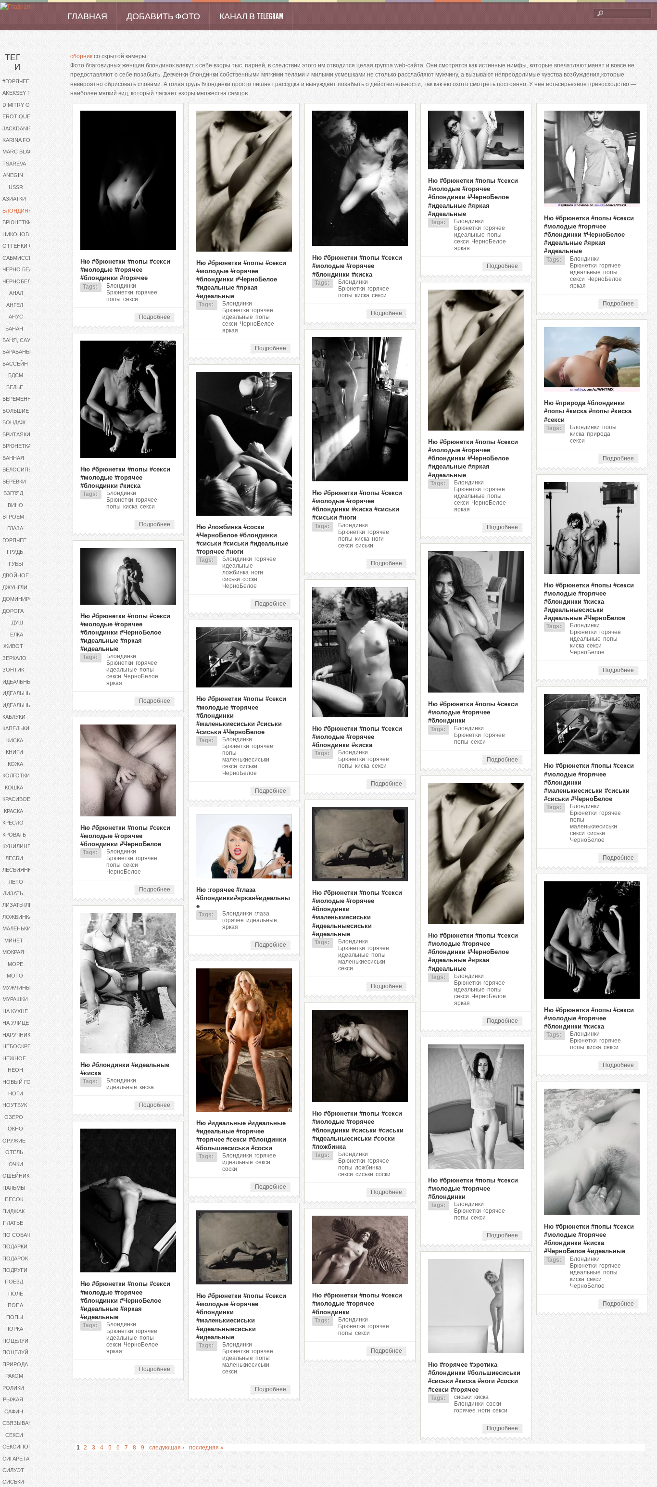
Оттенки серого (25, 246)
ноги (15, 1093)
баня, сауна (20, 340)
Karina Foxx (19, 140)
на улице (15, 1023)
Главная (87, 16)
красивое (16, 799)
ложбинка (17, 917)
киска (14, 740)
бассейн (15, 364)
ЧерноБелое (20, 281)
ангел (14, 305)
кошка (14, 787)
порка (14, 1329)
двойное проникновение (25, 575)
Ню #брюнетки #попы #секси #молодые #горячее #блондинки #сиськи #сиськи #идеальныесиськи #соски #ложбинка (358, 1130)
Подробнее (157, 318)
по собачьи (19, 1235)
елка (16, 634)
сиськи (13, 1482)
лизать (13, 893)
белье (14, 387)
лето (16, 882)
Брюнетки (17, 222)
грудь (15, 552)
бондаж (13, 422)
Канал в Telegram (251, 16)
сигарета (15, 1459)
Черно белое (21, 269)
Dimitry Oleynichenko (25, 105)
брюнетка (16, 446)
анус (16, 316)
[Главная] (15, 7)
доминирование (25, 599)
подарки (14, 1246)
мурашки (15, 999)
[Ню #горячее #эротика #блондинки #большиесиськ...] (476, 1351)
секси (14, 1435)
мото (15, 976)
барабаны (16, 352)
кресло (13, 823)
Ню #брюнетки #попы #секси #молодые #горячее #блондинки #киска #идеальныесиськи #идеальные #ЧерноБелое (589, 602)
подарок (15, 1258)
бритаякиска (21, 434)
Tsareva (14, 163)
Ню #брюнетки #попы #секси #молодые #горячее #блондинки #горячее (125, 269)
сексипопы (19, 1446)
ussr (16, 187)
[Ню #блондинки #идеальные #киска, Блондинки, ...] (128, 1051)
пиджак (13, 1211)
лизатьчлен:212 (24, 905)
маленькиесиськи (25, 928)
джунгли (14, 587)
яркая (230, 330)
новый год (18, 1082)
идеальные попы (25, 693)
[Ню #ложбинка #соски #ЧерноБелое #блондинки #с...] (244, 513)
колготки (16, 775)
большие (15, 411)
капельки (15, 728)
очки (16, 1164)
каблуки (13, 717)
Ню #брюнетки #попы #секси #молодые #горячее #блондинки (473, 712)
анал (16, 293)
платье (13, 1223)
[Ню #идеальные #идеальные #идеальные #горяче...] (244, 1109)
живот (13, 646)
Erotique (16, 116)
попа (15, 1305)
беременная (20, 399)
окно (15, 1128)
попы (14, 1317)
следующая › (166, 1447)
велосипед (18, 469)
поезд (14, 1281)
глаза (15, 528)
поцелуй (15, 1352)
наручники (18, 1035)
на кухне (15, 1011)
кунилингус (20, 846)
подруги (14, 1270)
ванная (13, 458)
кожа (15, 764)
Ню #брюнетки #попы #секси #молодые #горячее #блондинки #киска (357, 266)
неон (15, 1070)
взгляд (13, 493)
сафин (13, 1411)
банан (14, 328)
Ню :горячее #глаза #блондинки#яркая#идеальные (243, 898)
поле (15, 1293)
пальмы (13, 1188)
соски (249, 579)
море (15, 964)
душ (17, 622)
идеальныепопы (25, 705)
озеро (13, 1117)
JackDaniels (20, 128)
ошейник (15, 1176)
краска (13, 811)
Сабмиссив (19, 258)
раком (14, 1376)
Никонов (15, 234)
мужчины (16, 988)
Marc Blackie (21, 151)
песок (14, 1199)
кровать (14, 835)
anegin (13, 175)
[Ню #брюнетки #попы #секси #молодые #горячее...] (128, 248)
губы (16, 564)
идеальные (18, 682)
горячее (14, 540)
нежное (14, 1058)
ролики (13, 1388)
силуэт (13, 1470)
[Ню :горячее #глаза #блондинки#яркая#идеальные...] (244, 876)
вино (15, 505)
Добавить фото (163, 16)
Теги (13, 62)
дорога (13, 611)
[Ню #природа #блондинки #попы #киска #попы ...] (592, 389)
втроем (13, 517)
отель (14, 1152)
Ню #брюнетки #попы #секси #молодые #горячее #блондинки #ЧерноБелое (125, 836)
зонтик (13, 670)
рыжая (13, 1399)
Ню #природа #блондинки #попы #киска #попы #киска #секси (588, 411)
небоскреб (18, 1046)
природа (15, 1364)
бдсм (15, 375)
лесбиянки (18, 870)
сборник (81, 56)
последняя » (206, 1447)
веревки (14, 481)
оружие (13, 1141)
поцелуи (15, 1341)
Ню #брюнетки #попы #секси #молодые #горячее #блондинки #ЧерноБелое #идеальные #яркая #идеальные (241, 279)
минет (13, 940)
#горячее (15, 81)
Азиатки (14, 199)
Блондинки (18, 211)
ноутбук (14, 1105)
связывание (20, 1423)
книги (14, 752)
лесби (14, 858)
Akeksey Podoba (25, 93)
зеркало (14, 658)
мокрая (13, 952)
